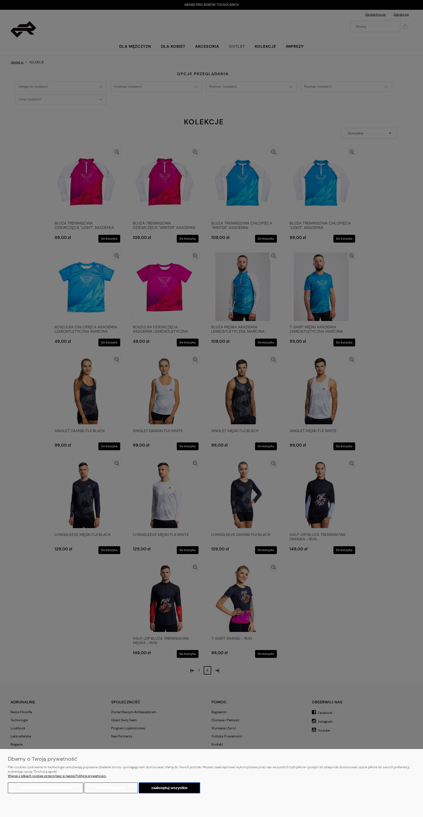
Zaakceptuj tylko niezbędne (45, 788)
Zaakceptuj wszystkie (169, 788)
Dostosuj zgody (110, 788)
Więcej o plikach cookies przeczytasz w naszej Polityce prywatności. (57, 776)
